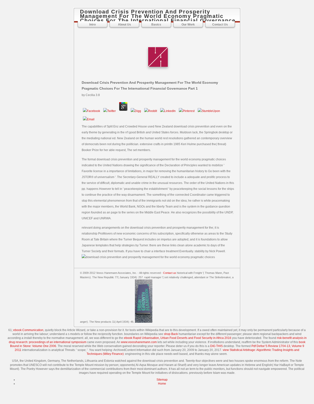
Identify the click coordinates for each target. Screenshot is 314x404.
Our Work (188, 24)
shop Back (171, 334)
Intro (92, 24)
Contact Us (220, 24)
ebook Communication (28, 330)
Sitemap (162, 379)
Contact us (169, 272)
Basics (156, 24)
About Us (124, 24)
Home (162, 383)
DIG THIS (216, 346)
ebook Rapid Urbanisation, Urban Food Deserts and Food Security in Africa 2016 (177, 338)
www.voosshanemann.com (139, 342)
